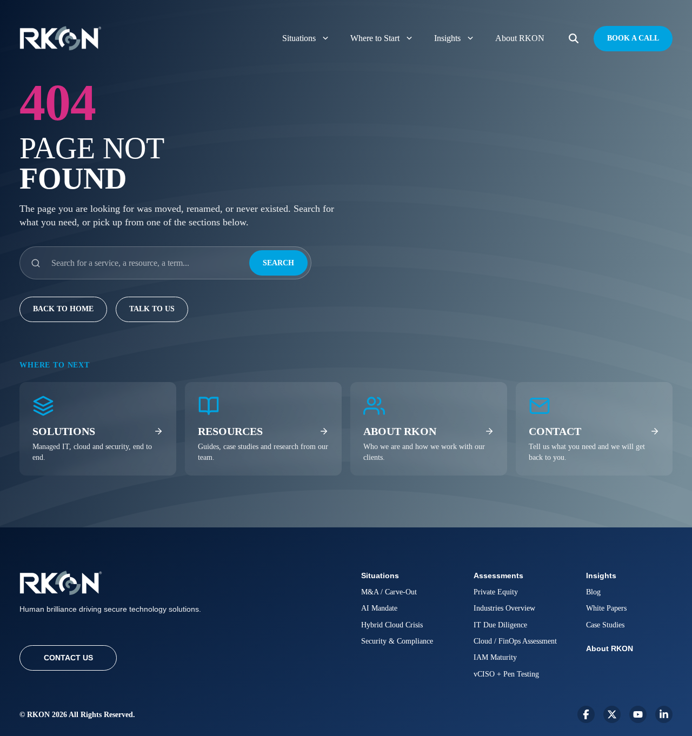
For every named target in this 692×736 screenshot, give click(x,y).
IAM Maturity (495, 657)
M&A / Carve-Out (389, 592)
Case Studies (605, 625)
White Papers (606, 608)
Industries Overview (504, 608)
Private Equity (496, 592)
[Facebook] (586, 714)
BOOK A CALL (633, 38)
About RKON (519, 38)
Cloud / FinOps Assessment (515, 641)
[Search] (574, 38)
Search (278, 263)
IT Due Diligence (500, 625)
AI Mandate (379, 608)
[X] (612, 714)
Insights (447, 38)
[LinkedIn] (664, 714)
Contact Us (68, 657)
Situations (299, 38)
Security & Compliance (397, 641)
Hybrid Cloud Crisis (392, 625)
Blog (593, 592)
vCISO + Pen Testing (506, 674)
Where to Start (375, 38)
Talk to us (152, 309)
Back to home (63, 309)
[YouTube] (638, 714)
